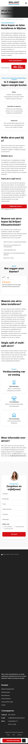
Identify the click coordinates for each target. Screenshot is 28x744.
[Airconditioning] (14, 419)
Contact (3, 705)
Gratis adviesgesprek (15, 60)
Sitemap (19, 734)
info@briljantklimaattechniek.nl (18, 456)
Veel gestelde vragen (7, 702)
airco (15, 33)
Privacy (8, 734)
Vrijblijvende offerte (15, 206)
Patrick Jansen (11, 277)
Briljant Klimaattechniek (7, 689)
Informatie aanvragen (13, 740)
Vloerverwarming (8, 528)
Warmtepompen (20, 526)
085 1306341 (11, 714)
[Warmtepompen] (14, 387)
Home (2, 19)
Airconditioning (8, 526)
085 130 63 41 (18, 454)
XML (14, 734)
